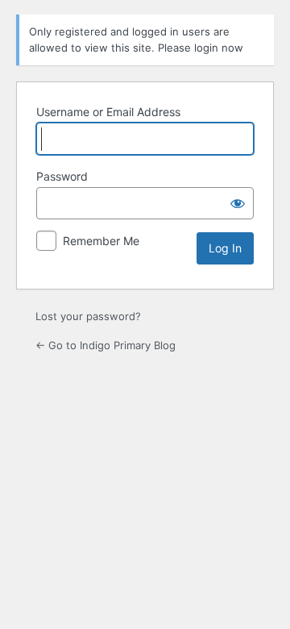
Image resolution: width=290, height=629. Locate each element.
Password (62, 176)
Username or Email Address (108, 112)
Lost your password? (88, 316)
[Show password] (238, 203)
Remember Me (101, 241)
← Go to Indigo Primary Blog (105, 345)
